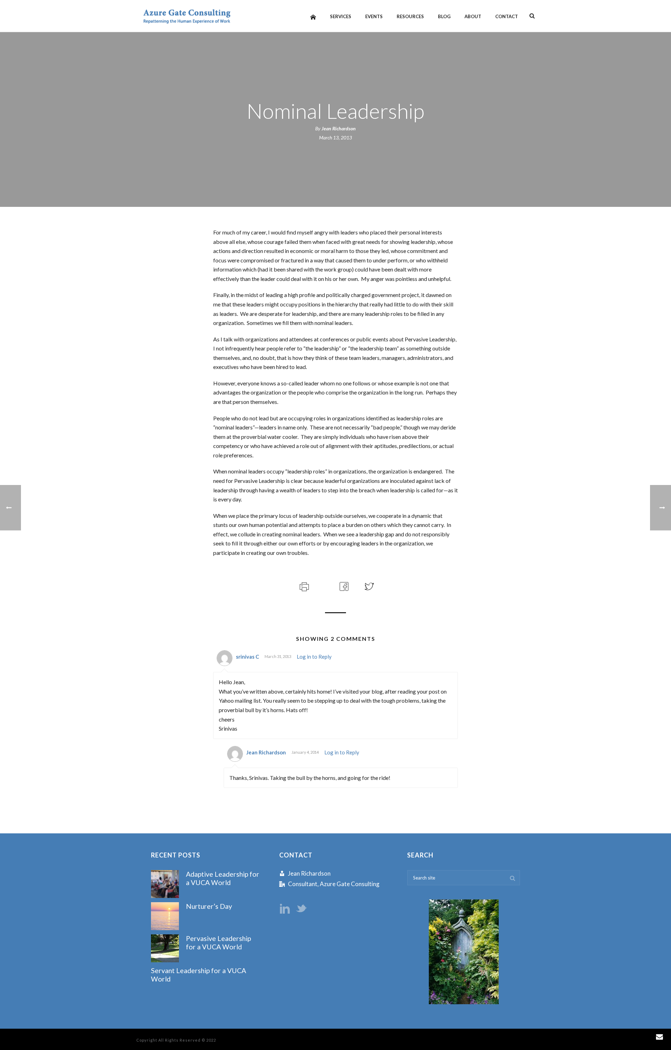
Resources (410, 16)
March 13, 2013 (335, 137)
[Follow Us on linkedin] (284, 909)
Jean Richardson (339, 128)
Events (374, 16)
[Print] (303, 585)
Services (340, 16)
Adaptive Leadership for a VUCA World (222, 878)
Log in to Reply (314, 656)
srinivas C (247, 656)
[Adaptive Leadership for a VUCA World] (165, 884)
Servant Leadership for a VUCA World (198, 974)
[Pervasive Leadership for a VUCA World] (165, 948)
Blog (444, 16)
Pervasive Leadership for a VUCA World (218, 942)
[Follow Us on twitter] (301, 909)
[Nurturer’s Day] (165, 916)
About (472, 16)
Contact (506, 16)
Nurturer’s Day (209, 906)
